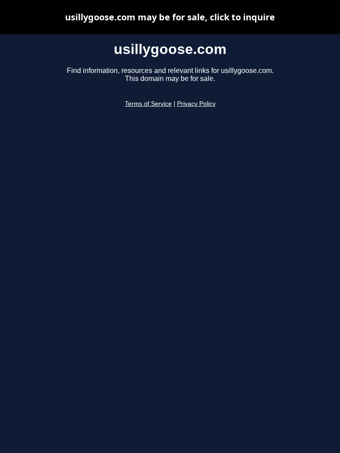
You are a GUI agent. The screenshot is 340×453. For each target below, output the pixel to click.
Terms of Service (148, 103)
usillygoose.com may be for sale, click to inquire (170, 17)
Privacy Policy (196, 103)
